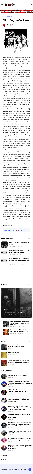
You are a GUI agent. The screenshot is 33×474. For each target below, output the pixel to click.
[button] (24, 230)
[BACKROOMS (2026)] (4, 355)
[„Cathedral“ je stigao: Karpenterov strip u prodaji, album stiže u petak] (4, 363)
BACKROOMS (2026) (14, 353)
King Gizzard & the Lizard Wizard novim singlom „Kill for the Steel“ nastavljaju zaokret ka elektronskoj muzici (19, 424)
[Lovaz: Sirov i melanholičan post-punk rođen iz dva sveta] (4, 433)
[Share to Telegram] (21, 230)
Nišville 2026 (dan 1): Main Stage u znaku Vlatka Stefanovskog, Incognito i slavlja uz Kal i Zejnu (20, 447)
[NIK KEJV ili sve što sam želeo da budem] (4, 244)
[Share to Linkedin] (18, 230)
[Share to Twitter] (13, 230)
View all (30, 238)
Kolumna (9, 16)
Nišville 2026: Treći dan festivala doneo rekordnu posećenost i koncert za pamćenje (19, 391)
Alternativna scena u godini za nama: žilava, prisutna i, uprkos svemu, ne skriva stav (19, 260)
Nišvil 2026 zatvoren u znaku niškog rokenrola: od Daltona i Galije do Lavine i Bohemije (20, 383)
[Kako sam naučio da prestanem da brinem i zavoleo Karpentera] (4, 347)
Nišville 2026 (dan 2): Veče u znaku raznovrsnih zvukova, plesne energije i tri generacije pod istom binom (19, 408)
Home (4, 16)
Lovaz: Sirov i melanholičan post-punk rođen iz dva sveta (19, 431)
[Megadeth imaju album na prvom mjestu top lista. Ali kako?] (4, 253)
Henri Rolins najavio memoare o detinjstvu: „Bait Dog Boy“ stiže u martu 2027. (19, 323)
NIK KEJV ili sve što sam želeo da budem (19, 243)
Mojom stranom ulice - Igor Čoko (15, 312)
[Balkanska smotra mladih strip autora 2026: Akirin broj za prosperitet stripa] (4, 440)
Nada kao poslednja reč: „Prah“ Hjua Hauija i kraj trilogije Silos (19, 330)
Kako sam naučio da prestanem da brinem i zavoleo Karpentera (18, 345)
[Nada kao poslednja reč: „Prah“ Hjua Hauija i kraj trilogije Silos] (6, 332)
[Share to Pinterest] (16, 230)
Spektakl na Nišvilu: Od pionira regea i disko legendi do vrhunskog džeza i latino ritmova (19, 416)
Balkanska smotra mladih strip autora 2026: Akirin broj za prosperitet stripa (19, 439)
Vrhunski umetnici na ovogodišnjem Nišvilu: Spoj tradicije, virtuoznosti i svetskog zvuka (18, 399)
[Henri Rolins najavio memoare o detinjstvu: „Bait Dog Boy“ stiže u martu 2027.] (6, 324)
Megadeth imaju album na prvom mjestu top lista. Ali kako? (19, 251)
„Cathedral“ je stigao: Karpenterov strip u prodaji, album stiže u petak (18, 361)
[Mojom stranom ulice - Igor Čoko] (16, 303)
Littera (6, 309)
